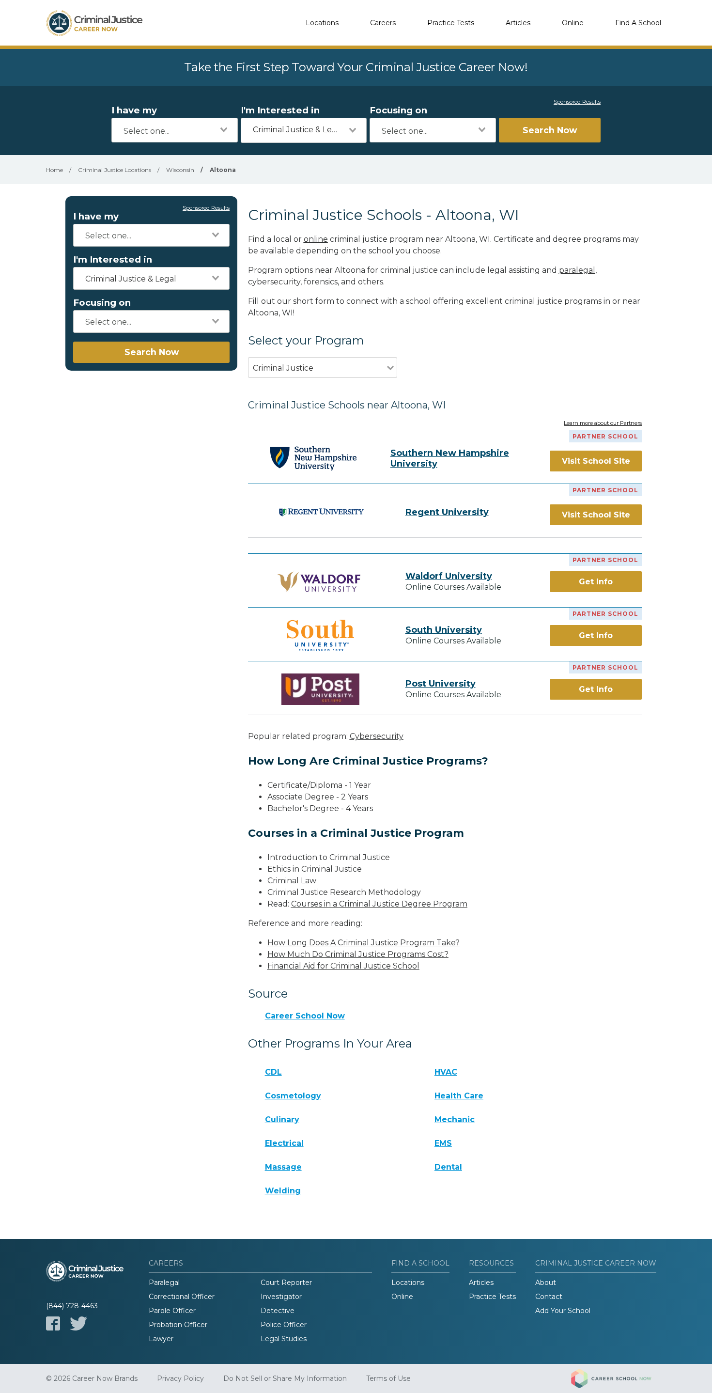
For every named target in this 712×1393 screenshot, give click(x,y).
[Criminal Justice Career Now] (94, 23)
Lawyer (161, 1338)
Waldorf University (448, 576)
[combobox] (174, 130)
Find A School (638, 22)
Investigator (281, 1296)
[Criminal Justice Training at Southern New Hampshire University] (313, 458)
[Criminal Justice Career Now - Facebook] (53, 1323)
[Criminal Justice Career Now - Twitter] (78, 1323)
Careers (383, 22)
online (316, 239)
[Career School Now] (618, 1378)
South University (443, 630)
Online (573, 22)
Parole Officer (172, 1310)
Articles (518, 22)
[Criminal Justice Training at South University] (320, 635)
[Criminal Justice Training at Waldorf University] (320, 582)
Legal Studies (284, 1338)
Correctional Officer (182, 1296)
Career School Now (305, 1015)
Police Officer (284, 1324)
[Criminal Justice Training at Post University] (320, 689)
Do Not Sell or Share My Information (285, 1378)
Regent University (447, 512)
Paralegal (164, 1282)
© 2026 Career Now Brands (92, 1378)
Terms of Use (388, 1378)
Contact (548, 1296)
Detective (277, 1310)
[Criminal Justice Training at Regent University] (320, 512)
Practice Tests (450, 22)
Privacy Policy (180, 1378)
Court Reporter (286, 1282)
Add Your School (562, 1310)
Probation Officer (178, 1324)
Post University (440, 683)
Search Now (550, 130)
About (545, 1282)
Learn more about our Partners (603, 423)
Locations (322, 22)
